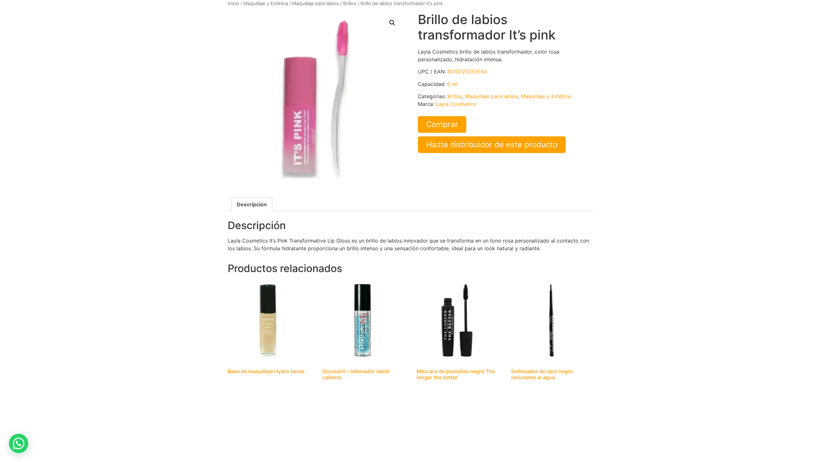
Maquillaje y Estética (265, 3)
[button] (392, 23)
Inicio (233, 3)
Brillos (349, 3)
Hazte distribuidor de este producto (491, 144)
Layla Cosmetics (456, 104)
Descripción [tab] (252, 204)
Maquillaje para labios (315, 3)
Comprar (442, 124)
